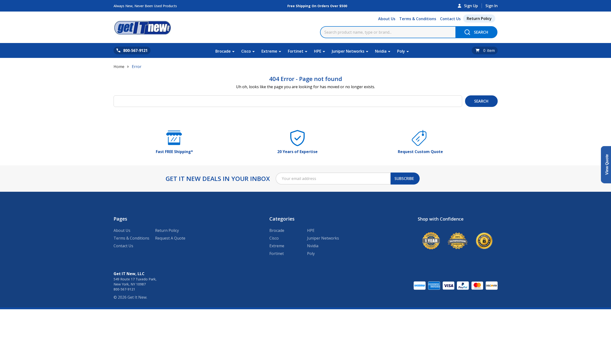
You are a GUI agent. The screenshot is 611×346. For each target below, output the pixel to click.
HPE (317, 51)
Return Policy (479, 18)
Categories (282, 219)
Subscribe (404, 178)
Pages (120, 219)
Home (119, 66)
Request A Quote (170, 238)
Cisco (246, 51)
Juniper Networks (348, 51)
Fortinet (295, 51)
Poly (401, 51)
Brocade (223, 51)
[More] (233, 51)
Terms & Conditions (417, 18)
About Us (386, 18)
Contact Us (450, 18)
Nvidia (381, 51)
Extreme (269, 51)
